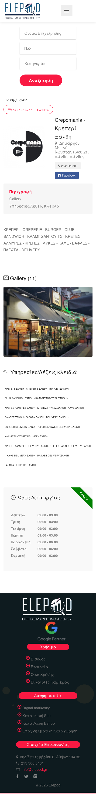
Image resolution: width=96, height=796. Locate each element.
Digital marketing (36, 708)
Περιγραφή (20, 191)
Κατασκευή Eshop (38, 723)
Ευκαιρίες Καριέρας (50, 682)
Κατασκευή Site (36, 715)
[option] (48, 322)
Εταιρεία (39, 666)
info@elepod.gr (34, 769)
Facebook (68, 175)
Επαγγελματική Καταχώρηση (49, 731)
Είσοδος (38, 659)
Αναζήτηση (41, 80)
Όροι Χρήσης (42, 674)
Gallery (15, 198)
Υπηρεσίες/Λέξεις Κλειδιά (34, 206)
